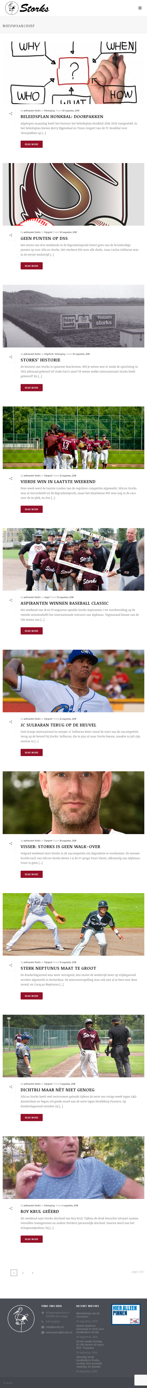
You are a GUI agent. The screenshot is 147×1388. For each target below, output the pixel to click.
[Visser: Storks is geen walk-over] (73, 802)
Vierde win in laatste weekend (58, 481)
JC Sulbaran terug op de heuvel (58, 725)
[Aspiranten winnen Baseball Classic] (73, 559)
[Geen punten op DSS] (73, 194)
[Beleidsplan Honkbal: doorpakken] (73, 72)
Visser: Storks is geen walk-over (60, 846)
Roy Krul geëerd (40, 1211)
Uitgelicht (48, 353)
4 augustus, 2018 (70, 1205)
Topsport (48, 232)
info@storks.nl (55, 1327)
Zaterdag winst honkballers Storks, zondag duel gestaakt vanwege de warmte (89, 1361)
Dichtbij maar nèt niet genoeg (58, 1090)
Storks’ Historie (40, 360)
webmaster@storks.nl (59, 1332)
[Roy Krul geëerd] (73, 1167)
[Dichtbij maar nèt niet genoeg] (73, 1046)
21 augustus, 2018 (68, 475)
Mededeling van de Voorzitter (87, 1315)
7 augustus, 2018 (67, 1083)
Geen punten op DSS (44, 238)
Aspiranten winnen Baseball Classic (65, 603)
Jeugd (47, 597)
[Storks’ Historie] (73, 316)
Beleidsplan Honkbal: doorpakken (62, 116)
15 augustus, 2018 (68, 962)
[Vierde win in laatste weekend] (73, 437)
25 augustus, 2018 (81, 353)
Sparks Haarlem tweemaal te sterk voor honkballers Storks (90, 1329)
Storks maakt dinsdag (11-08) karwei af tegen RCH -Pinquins (90, 1344)
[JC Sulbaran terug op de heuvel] (73, 681)
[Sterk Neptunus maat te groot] (73, 924)
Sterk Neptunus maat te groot (58, 968)
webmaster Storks (32, 110)
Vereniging (49, 110)
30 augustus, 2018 (70, 110)
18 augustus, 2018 (68, 840)
